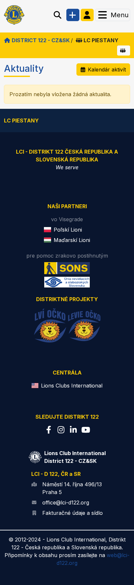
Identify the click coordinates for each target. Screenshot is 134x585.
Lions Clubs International (71, 385)
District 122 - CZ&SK (41, 40)
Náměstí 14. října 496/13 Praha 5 (72, 488)
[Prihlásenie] (87, 15)
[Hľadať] (57, 15)
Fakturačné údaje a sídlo (72, 513)
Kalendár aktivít (107, 69)
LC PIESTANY (101, 40)
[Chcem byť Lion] (72, 15)
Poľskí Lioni (68, 229)
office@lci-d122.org (65, 502)
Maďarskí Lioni (72, 240)
